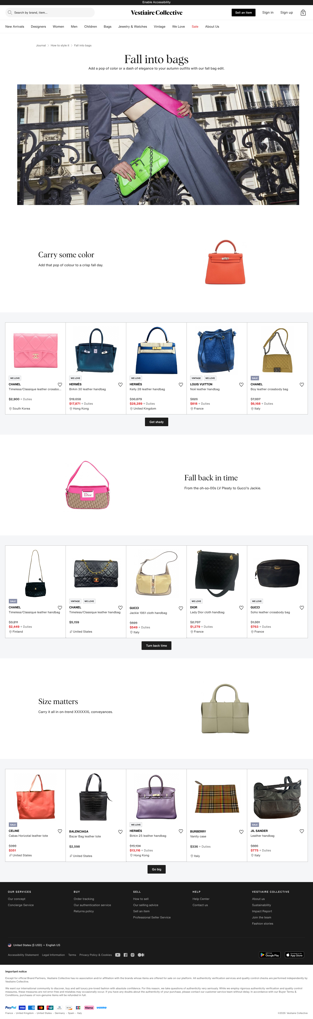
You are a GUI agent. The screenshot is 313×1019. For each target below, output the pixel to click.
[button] (303, 13)
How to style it (60, 45)
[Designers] (49, 26)
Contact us (200, 905)
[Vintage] (169, 26)
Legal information (53, 955)
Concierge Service (21, 905)
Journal (41, 45)
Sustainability (261, 905)
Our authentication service (92, 905)
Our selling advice (145, 905)
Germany (60, 1013)
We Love (178, 26)
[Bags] (114, 26)
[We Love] (188, 26)
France (9, 1013)
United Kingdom (25, 1013)
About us (258, 899)
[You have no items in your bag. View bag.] (303, 13)
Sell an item (243, 12)
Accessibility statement (23, 955)
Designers (38, 26)
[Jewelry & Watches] (150, 26)
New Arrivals (14, 26)
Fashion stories (262, 923)
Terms (72, 955)
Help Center (201, 899)
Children (90, 26)
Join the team (261, 917)
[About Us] (222, 26)
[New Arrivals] (27, 26)
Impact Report (262, 911)
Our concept (16, 899)
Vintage (159, 26)
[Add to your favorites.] (59, 384)
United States (44, 1013)
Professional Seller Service (152, 917)
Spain (71, 1013)
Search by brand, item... (30, 12)
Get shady (156, 422)
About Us (212, 26)
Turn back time (156, 645)
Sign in (268, 12)
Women (58, 26)
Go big (156, 869)
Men (74, 26)
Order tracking (84, 899)
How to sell (140, 899)
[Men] (81, 26)
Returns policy (84, 911)
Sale (195, 26)
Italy (79, 1013)
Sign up (286, 12)
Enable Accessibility (156, 2)
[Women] (67, 26)
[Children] (100, 26)
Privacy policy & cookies (95, 955)
